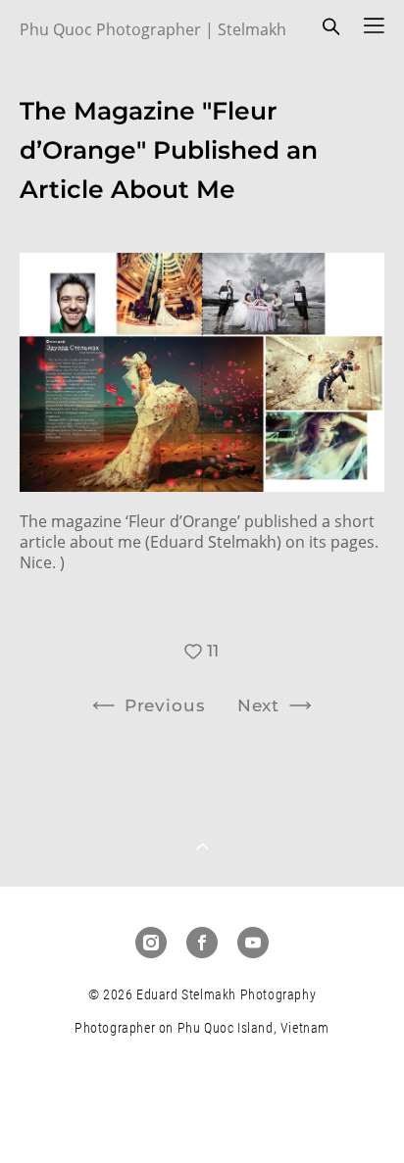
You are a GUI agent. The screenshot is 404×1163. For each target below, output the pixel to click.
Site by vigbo (202, 1116)
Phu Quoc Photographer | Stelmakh (153, 29)
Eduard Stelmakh (213, 542)
